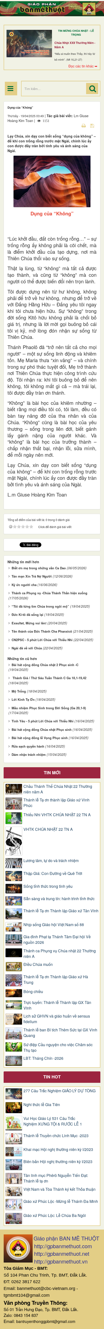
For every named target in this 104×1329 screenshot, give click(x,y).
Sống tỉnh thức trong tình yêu (48, 886)
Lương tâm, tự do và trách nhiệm (51, 860)
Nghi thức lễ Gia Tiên (41, 1104)
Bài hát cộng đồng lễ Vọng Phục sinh (40, 737)
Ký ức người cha (24, 584)
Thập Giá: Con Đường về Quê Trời (52, 873)
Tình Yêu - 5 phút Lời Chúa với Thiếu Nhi (43, 721)
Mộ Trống (19, 691)
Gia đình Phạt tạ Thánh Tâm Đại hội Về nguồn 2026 (57, 939)
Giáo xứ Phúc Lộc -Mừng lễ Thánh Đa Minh (60, 1201)
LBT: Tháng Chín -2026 (43, 1058)
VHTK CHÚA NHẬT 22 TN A (48, 829)
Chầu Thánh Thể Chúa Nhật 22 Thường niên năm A (57, 789)
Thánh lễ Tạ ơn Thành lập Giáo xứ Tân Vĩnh (60, 910)
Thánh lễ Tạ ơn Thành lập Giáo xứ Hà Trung (55, 979)
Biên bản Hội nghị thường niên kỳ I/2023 (57, 1161)
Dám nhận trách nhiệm (29, 754)
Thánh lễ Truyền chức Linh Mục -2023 (56, 1135)
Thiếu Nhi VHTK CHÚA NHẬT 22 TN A (57, 814)
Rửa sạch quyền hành (28, 746)
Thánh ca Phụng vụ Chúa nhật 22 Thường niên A (59, 953)
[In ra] (84, 125)
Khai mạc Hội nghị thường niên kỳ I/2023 (58, 1149)
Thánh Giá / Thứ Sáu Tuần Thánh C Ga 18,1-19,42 (49, 678)
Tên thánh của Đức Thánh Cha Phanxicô (42, 631)
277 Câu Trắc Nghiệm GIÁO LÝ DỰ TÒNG (59, 1090)
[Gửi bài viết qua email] (75, 125)
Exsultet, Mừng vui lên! (29, 623)
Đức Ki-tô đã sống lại (27, 614)
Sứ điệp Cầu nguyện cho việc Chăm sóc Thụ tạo (58, 1047)
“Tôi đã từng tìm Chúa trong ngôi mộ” (40, 606)
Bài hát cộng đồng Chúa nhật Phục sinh (42, 729)
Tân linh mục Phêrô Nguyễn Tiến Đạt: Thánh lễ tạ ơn (55, 1178)
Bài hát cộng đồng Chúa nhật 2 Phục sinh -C (45, 664)
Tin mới (52, 772)
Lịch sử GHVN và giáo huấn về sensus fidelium (56, 1018)
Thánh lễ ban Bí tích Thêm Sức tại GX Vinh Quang (60, 1032)
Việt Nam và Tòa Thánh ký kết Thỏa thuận (59, 1189)
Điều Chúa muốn (38, 964)
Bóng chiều (33, 991)
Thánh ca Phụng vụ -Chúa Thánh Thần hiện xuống (49, 593)
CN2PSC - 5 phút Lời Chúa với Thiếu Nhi (42, 639)
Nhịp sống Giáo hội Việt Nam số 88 (53, 924)
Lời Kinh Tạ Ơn (23, 699)
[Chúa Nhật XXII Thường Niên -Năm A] (29, 43)
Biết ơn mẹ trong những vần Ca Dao (39, 568)
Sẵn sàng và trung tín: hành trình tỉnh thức (59, 898)
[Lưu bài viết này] (92, 125)
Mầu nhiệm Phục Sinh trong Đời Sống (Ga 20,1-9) (49, 708)
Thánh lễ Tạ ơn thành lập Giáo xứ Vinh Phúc (56, 802)
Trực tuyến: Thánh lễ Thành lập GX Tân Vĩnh (57, 1005)
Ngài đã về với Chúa (27, 648)
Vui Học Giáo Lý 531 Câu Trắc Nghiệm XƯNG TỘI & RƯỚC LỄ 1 (52, 1121)
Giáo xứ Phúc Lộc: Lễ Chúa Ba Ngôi (54, 1215)
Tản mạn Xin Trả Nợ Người (32, 576)
